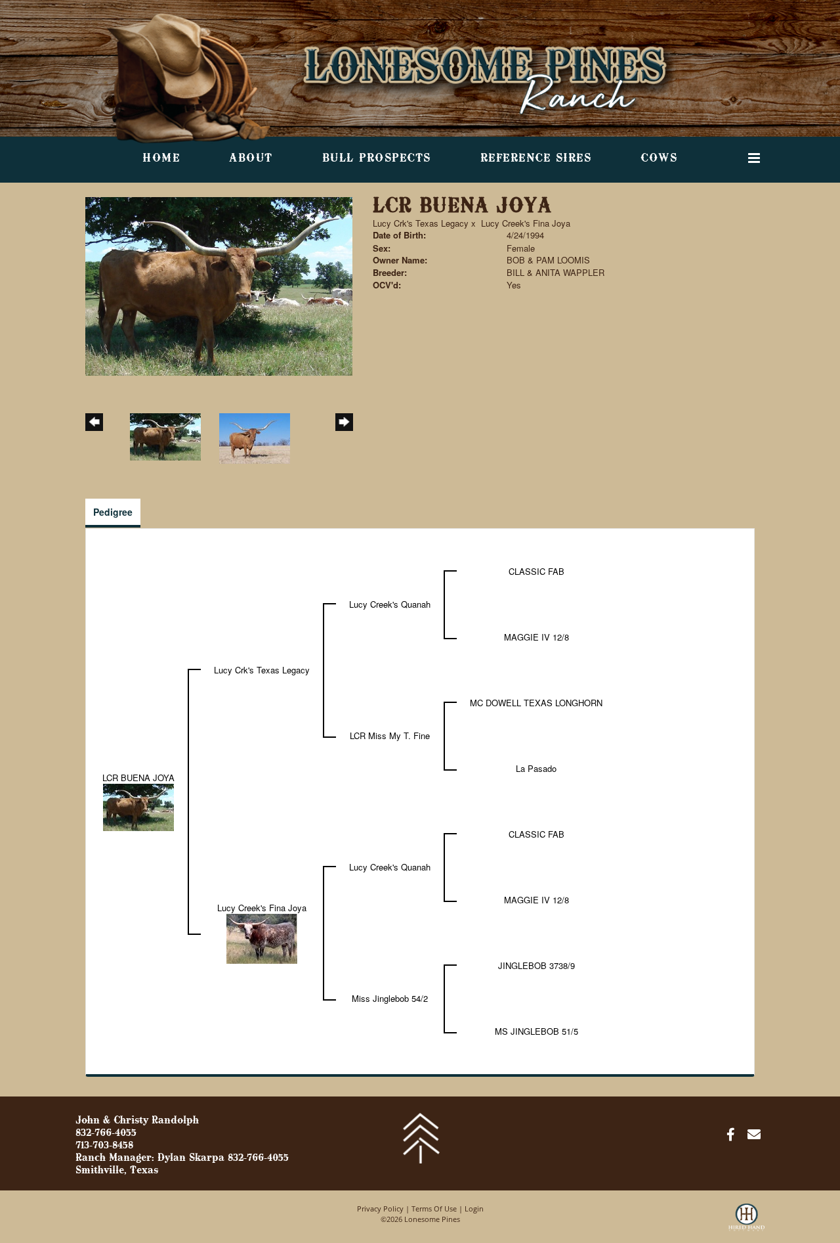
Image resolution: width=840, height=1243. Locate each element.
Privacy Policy (380, 1208)
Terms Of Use (434, 1208)
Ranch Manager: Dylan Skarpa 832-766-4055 (182, 1158)
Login (474, 1208)
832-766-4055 (105, 1133)
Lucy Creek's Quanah (389, 604)
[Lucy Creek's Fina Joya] (261, 938)
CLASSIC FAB (536, 571)
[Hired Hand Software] (746, 1223)
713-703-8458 (104, 1145)
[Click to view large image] (218, 285)
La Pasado (536, 768)
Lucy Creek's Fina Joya (525, 223)
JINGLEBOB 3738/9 (536, 965)
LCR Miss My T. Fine (390, 735)
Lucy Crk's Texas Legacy (421, 223)
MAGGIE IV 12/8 (536, 637)
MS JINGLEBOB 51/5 (536, 1031)
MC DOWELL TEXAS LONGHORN (536, 702)
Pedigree (113, 511)
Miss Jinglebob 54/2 (390, 998)
